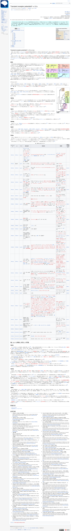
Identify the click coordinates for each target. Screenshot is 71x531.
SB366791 (61, 262)
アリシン (34, 259)
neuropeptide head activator (42, 273)
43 (57, 378)
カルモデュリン (41, 119)
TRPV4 (20, 117)
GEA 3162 (32, 206)
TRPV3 (12, 280)
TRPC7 (27, 91)
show (68, 39)
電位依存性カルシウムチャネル (17, 408)
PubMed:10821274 (17, 462)
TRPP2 (12, 319)
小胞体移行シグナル (29, 70)
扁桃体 (13, 348)
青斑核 (25, 389)
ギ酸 (42, 316)
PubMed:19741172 (46, 444)
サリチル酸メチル (36, 299)
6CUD (67, 168)
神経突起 (64, 351)
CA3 (38, 365)
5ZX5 (67, 235)
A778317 (57, 262)
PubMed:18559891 (54, 450)
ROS (63, 376)
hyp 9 (45, 190)
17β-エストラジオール (34, 290)
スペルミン (60, 216)
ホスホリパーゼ (19, 94)
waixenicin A (62, 238)
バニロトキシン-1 (50, 262)
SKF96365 (61, 155)
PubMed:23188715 (45, 430)
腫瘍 (29, 101)
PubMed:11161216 (25, 450)
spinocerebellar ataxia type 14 (44, 363)
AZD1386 (62, 255)
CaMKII (27, 191)
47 (18, 394)
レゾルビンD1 (60, 306)
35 (22, 357)
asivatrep (57, 256)
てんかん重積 (19, 365)
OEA (44, 259)
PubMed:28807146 (15, 419)
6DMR (67, 290)
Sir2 (26, 203)
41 (33, 374)
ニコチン (32, 225)
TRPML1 (20, 123)
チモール (33, 279)
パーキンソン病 (45, 380)
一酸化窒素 (35, 155)
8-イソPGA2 (37, 298)
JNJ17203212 (58, 266)
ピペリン (34, 263)
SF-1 (44, 338)
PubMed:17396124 (48, 447)
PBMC (57, 247)
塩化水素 (48, 325)
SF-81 (41, 336)
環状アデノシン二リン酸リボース (50, 201)
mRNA (59, 370)
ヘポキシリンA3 (45, 315)
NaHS (39, 312)
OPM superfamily (58, 35)
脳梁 (30, 370)
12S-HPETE (36, 262)
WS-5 (36, 248)
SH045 (60, 169)
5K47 (67, 319)
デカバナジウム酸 (34, 219)
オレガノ (49, 277)
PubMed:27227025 (16, 508)
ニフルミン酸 (61, 171)
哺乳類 (41, 137)
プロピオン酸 (38, 316)
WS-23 (42, 248)
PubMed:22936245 (45, 511)
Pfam (57, 33)
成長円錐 (26, 352)
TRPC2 (24, 86)
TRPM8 (15, 74)
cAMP (37, 235)
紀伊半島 (65, 382)
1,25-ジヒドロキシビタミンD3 (44, 290)
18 (46, 123)
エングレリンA (40, 174)
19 (64, 123)
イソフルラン (45, 311)
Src (29, 169)
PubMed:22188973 (63, 468)
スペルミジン (60, 232)
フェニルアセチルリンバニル (38, 264)
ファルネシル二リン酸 (44, 279)
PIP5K (24, 181)
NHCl (32, 313)
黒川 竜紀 (67, 11)
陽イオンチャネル (55, 53)
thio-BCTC (62, 242)
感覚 (44, 58)
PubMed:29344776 (35, 430)
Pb (38, 182)
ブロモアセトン (51, 303)
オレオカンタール (37, 306)
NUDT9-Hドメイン (13, 105)
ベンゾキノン (37, 303)
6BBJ (67, 286)
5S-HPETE (45, 262)
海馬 (65, 347)
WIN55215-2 (33, 315)
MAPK (24, 263)
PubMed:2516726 (33, 415)
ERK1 (24, 227)
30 (39, 352)
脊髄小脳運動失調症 (34, 363)
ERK (26, 263)
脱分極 (24, 218)
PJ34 (57, 201)
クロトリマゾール (61, 204)
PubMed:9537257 (29, 443)
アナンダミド (46, 258)
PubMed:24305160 (21, 465)
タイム (32, 278)
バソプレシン (43, 396)
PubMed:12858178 (54, 419)
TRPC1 (11, 91)
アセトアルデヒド (34, 311)
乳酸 (44, 316)
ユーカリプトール (37, 247)
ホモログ (39, 86)
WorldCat (14, 416)
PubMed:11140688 (21, 494)
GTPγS (32, 174)
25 (54, 141)
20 (21, 124)
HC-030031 (61, 301)
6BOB (67, 293)
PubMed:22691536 (45, 515)
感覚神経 (16, 113)
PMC (25, 465)
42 (65, 374)
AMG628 (57, 261)
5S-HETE (48, 263)
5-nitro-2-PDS (50, 264)
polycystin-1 (42, 130)
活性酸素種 (59, 376)
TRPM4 (12, 219)
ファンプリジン (58, 273)
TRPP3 (12, 325)
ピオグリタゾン (60, 213)
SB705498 (58, 267)
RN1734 (62, 287)
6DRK (67, 204)
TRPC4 (18, 91)
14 (25, 115)
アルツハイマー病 (31, 376)
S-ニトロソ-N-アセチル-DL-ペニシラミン (48, 167)
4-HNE (47, 296)
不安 (26, 401)
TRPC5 (21, 91)
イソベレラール (42, 303)
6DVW (67, 280)
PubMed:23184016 (15, 511)
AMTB (57, 241)
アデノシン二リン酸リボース (35, 201)
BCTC (60, 241)
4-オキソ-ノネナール (47, 304)
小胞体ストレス (51, 377)
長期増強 (37, 394)
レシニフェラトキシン (39, 258)
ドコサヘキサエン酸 (43, 310)
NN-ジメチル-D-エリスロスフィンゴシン (43, 210)
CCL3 (24, 261)
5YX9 (67, 189)
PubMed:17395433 (60, 480)
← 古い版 (14, 9)
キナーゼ (31, 105)
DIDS (61, 217)
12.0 (13, 454)
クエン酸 (45, 288)
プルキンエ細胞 (32, 356)
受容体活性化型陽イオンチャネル (38, 94)
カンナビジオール (51, 279)
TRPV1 (12, 261)
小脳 (62, 347)
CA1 (36, 365)
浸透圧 (42, 55)
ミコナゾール (60, 206)
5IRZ (67, 261)
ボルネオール (34, 283)
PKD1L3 (23, 132)
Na (43, 53)
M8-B (60, 247)
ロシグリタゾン (44, 182)
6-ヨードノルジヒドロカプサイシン (61, 263)
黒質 (21, 370)
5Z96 (67, 174)
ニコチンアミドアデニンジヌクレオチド (42, 202)
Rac (26, 181)
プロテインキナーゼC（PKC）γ (20, 363)
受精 (41, 58)
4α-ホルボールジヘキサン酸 (41, 287)
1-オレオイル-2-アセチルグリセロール (37, 154)
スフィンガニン (33, 210)
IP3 (28, 153)
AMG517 (59, 259)
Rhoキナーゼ (25, 247)
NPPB (33, 303)
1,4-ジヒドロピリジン (37, 313)
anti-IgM (24, 197)
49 (16, 398)
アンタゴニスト (38, 401)
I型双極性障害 (20, 385)
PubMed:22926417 (54, 434)
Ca (46, 53)
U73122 (60, 163)
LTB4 (32, 263)
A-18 (62, 175)
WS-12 (33, 248)
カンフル (50, 258)
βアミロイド (17, 376)
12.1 (14, 454)
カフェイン (43, 296)
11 (45, 106)
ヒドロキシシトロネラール (44, 247)
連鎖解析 (14, 383)
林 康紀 (50, 18)
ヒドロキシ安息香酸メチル (47, 312)
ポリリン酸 (26, 304)
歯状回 (28, 365)
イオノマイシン (38, 167)
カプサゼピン (58, 255)
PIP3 (24, 192)
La (57, 153)
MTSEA (41, 312)
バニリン (43, 278)
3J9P (67, 305)
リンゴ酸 (38, 325)
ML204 (59, 176)
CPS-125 (39, 248)
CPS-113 (51, 247)
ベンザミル (58, 325)
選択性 (64, 53)
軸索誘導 (35, 351)
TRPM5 (11, 74)
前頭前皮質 (16, 356)
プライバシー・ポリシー (13, 529)
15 (34, 117)
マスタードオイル (44, 295)
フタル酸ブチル (36, 310)
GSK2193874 (61, 286)
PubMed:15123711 (36, 475)
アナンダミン (63, 244)
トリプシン (47, 195)
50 (62, 399)
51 (16, 402)
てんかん (42, 355)
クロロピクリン (43, 302)
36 (43, 359)
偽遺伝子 (27, 86)
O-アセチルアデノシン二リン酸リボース (41, 205)
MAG (53, 244)
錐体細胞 (40, 365)
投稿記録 (29, 8)
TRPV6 (12, 293)
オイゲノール (48, 278)
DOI (16, 416)
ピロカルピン (13, 365)
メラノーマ (22, 101)
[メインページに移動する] (4, 4)
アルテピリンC (41, 304)
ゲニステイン (35, 183)
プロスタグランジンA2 (40, 309)
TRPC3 (15, 91)
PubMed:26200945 (24, 490)
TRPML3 (12, 338)
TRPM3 (12, 211)
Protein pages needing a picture (19, 522)
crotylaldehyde (47, 309)
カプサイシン (33, 258)
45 (60, 383)
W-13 (60, 195)
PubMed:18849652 (21, 472)
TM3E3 (57, 209)
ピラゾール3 (61, 166)
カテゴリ (12, 522)
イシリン (43, 244)
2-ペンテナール (44, 306)
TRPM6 (37, 70)
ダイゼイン (40, 183)
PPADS (60, 331)
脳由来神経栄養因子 (20, 351)
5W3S (67, 338)
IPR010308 (65, 34)
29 (13, 352)
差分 (12, 9)
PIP (17, 55)
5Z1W (67, 325)
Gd (59, 153)
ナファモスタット (63, 239)
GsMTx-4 (57, 156)
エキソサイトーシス (16, 58)
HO (43, 155)
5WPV (67, 332)
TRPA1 (18, 74)
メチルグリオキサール (50, 310)
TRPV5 (12, 290)
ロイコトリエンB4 (40, 259)
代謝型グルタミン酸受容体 (47, 356)
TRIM (64, 271)
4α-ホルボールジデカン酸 (40, 284)
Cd (57, 188)
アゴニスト (20, 401)
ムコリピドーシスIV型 (26, 123)
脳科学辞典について (20, 529)
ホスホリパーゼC (26, 148)
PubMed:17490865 (52, 477)
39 (60, 363)
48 (52, 394)
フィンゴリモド (60, 237)
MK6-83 (49, 338)
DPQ (59, 201)
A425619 (61, 261)
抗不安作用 (43, 401)
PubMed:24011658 (45, 416)
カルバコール (25, 154)
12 (48, 113)
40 (33, 366)
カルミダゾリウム (44, 325)
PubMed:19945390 (15, 520)
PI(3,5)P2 (32, 336)
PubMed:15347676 (34, 446)
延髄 (45, 370)
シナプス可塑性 (28, 362)
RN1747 (41, 288)
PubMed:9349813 (21, 458)
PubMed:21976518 (60, 459)
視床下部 (41, 370)
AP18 (57, 301)
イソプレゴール (46, 248)
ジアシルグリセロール (48, 164)
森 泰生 (67, 14)
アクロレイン (50, 306)
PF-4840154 (45, 299)
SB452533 (61, 256)
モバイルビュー (29, 529)
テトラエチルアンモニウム (60, 272)
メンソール (33, 244)
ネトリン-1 (29, 351)
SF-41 (39, 336)
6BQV (67, 219)
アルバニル (52, 259)
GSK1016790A (33, 287)
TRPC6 (24, 91)
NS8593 (57, 238)
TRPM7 (40, 70)
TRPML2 (12, 336)
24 (39, 132)
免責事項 (25, 529)
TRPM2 (34, 70)
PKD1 (38, 130)
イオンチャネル (14, 407)
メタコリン (27, 168)
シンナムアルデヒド (43, 277)
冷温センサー (32, 106)
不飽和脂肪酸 (28, 248)
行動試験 (12, 401)
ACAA (63, 169)
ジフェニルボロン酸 (40, 263)
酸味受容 (32, 132)
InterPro (57, 34)
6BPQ (67, 247)
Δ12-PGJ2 (32, 298)
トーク (27, 8)
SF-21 (36, 336)
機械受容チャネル (27, 117)
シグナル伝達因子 (34, 55)
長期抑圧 (60, 393)
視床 (39, 370)
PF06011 (65, 33)
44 (51, 382)
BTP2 (57, 169)
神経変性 (57, 377)
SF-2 (47, 338)
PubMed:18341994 (52, 495)
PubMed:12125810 (15, 479)
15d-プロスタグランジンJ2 (45, 297)
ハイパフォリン (40, 190)
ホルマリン (50, 296)
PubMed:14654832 (34, 421)
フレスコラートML (49, 244)
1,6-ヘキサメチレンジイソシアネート (40, 305)
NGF (24, 262)
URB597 (45, 298)
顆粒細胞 (21, 359)
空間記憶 (13, 362)
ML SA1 (44, 336)
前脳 (15, 348)
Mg (64, 228)
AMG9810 (63, 266)
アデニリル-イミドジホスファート (60, 222)
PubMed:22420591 (60, 492)
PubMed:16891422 (24, 504)
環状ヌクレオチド (24, 55)
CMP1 (59, 302)
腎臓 (47, 396)
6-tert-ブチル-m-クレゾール (38, 282)
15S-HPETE (41, 262)
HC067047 (58, 287)
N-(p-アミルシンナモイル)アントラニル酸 (61, 203)
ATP (24, 180)
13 (49, 113)
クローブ (52, 277)
